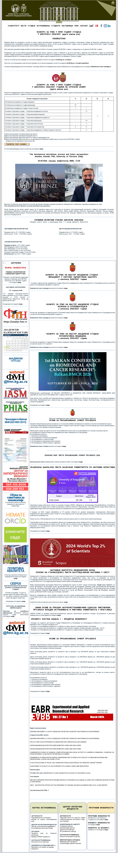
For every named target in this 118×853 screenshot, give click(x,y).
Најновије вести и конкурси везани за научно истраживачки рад (44, 819)
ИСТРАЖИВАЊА (43, 26)
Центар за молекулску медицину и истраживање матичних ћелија (43, 827)
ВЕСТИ (23, 26)
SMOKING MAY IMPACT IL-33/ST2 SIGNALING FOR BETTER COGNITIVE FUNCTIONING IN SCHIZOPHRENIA (64, 731)
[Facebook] (101, 26)
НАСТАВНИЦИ (67, 26)
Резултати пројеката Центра (70, 836)
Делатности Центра (67, 829)
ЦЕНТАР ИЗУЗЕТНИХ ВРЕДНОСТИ (72, 808)
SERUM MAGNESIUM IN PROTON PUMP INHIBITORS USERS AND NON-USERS (55, 745)
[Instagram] (105, 26)
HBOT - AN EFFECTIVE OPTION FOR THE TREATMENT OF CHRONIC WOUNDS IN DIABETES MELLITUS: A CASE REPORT (68, 785)
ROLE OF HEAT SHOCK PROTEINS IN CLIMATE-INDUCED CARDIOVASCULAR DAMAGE (58, 742)
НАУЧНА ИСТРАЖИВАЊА (44, 808)
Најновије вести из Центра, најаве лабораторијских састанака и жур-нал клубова (72, 819)
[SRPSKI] (91, 26)
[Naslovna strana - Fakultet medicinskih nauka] (59, 12)
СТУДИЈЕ (31, 26)
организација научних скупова (70, 843)
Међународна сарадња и (68, 842)
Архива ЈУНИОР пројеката (40, 837)
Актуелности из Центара (40, 842)
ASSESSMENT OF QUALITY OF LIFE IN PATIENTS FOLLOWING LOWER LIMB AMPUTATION (59, 766)
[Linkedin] (109, 26)
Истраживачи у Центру (68, 831)
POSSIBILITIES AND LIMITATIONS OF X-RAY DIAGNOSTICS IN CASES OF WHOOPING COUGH (60, 773)
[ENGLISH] (97, 26)
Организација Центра (67, 828)
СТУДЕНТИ (55, 26)
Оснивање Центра (66, 826)
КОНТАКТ (84, 26)
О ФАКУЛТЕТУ (13, 26)
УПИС (76, 26)
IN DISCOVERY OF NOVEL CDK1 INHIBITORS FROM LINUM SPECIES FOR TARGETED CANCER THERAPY (66, 763)
